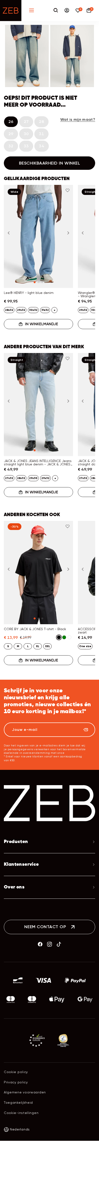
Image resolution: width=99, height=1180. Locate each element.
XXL (47, 646)
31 (41, 134)
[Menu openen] (31, 10)
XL (37, 646)
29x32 (21, 310)
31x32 (45, 310)
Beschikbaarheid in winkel (49, 163)
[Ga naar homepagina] (10, 10)
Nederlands (20, 1129)
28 (41, 121)
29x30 (33, 478)
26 (10, 121)
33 (26, 146)
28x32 (9, 310)
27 (26, 121)
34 (41, 146)
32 (10, 146)
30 (26, 134)
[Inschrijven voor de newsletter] (85, 729)
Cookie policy (16, 1072)
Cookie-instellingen (21, 1112)
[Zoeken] (55, 10)
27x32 (9, 478)
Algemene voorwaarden (25, 1092)
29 (10, 134)
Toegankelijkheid (18, 1102)
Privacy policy (16, 1082)
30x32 (33, 310)
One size (85, 646)
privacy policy (75, 753)
